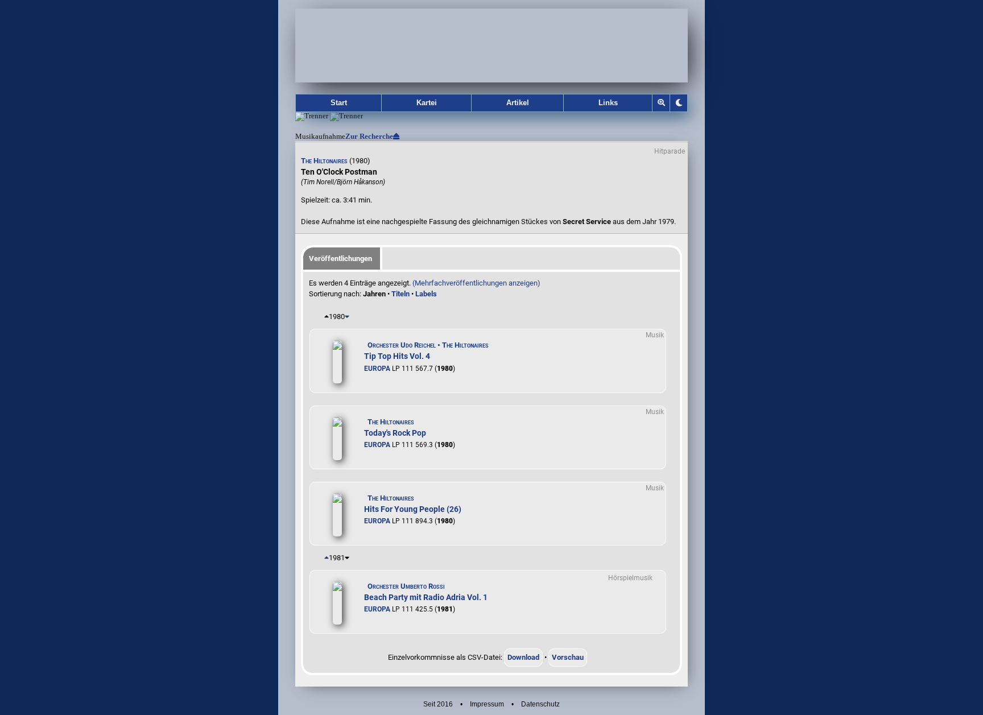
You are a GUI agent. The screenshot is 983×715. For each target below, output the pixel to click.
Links (608, 102)
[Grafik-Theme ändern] (678, 102)
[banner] (491, 45)
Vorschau (568, 657)
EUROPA (377, 369)
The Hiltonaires (324, 160)
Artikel (517, 102)
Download (523, 657)
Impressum (487, 704)
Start (339, 102)
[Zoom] (661, 102)
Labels (426, 294)
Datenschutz (540, 704)
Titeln (400, 294)
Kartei (426, 102)
